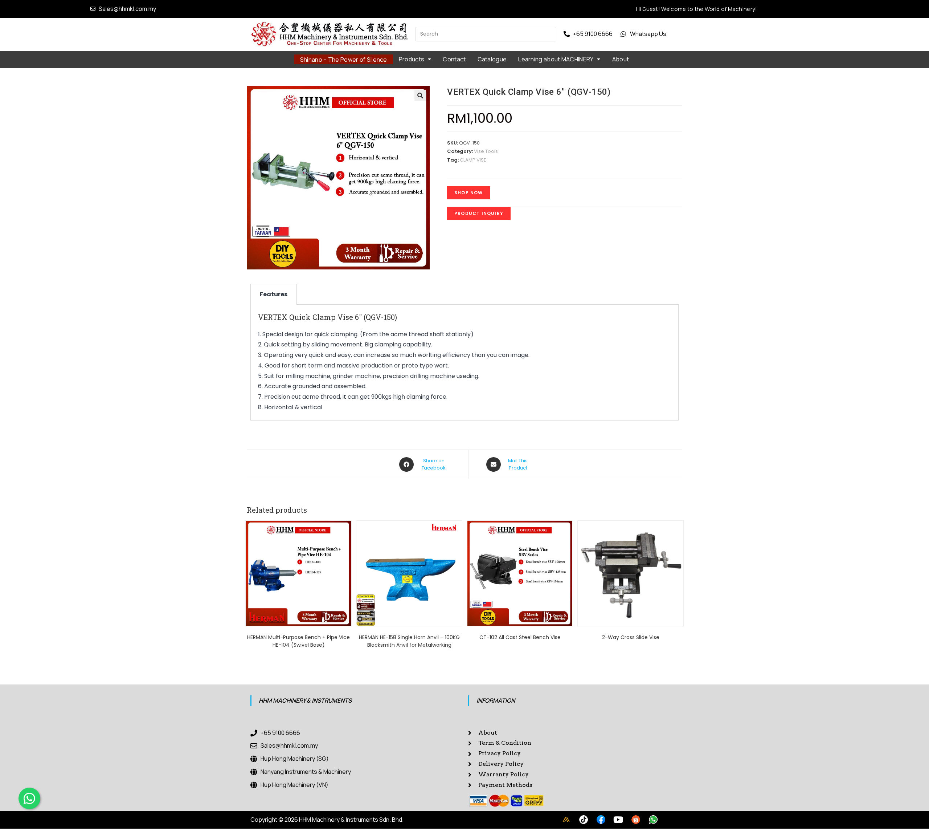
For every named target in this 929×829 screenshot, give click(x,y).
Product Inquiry (478, 213)
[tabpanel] (464, 362)
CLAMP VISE (473, 160)
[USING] (583, 819)
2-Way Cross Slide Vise (630, 637)
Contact (454, 59)
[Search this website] (486, 33)
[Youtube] (618, 819)
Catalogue (492, 59)
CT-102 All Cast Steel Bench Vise (520, 637)
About (620, 59)
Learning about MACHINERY (555, 59)
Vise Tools (486, 151)
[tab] (273, 294)
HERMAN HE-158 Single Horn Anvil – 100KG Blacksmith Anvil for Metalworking (409, 641)
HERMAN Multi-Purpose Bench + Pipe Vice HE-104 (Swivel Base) (298, 641)
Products (411, 59)
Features (273, 294)
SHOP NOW (468, 193)
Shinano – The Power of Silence (343, 60)
